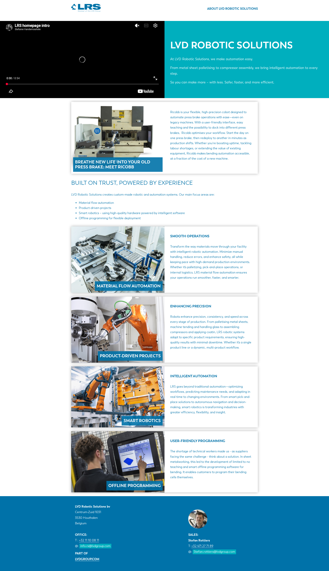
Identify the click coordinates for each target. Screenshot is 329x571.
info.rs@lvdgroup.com (95, 546)
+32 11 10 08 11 (89, 540)
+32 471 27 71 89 (202, 546)
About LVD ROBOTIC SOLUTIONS (232, 8)
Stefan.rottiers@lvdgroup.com (214, 551)
